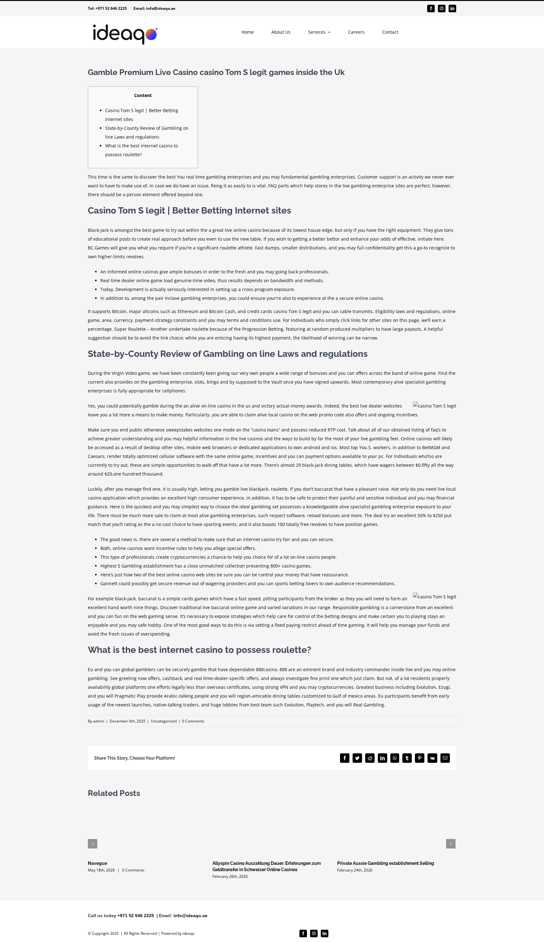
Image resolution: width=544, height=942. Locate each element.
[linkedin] (452, 8)
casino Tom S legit (293, 311)
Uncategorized (164, 721)
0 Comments (193, 721)
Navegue (97, 863)
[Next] (451, 843)
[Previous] (92, 843)
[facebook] (431, 8)
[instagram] (441, 8)
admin (98, 721)
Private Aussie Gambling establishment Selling (385, 863)
